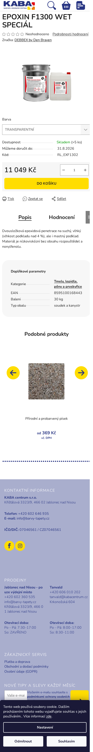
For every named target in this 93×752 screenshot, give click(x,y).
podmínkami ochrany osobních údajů (48, 699)
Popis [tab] (25, 217)
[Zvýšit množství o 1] (85, 170)
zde (48, 716)
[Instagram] (20, 546)
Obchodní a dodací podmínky (26, 666)
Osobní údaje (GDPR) (20, 671)
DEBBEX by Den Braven (33, 40)
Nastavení (45, 727)
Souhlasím (66, 741)
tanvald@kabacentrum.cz (69, 597)
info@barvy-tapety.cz (33, 518)
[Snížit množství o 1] (63, 170)
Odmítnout (23, 741)
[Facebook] (9, 546)
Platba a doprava (17, 661)
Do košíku (46, 183)
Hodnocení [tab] (62, 217)
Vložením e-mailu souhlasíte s (48, 696)
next (83, 375)
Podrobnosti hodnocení (70, 34)
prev (15, 375)
